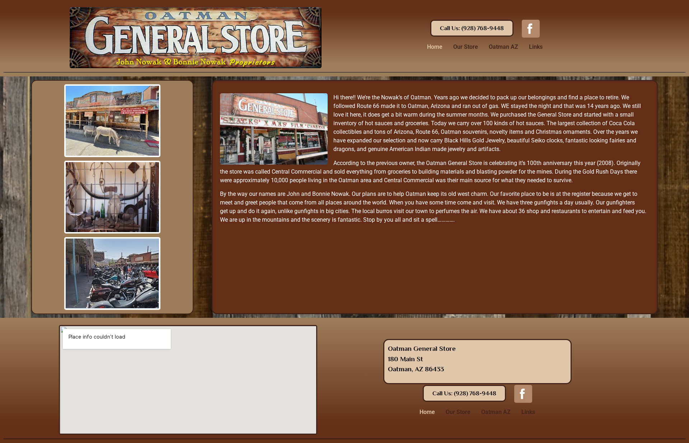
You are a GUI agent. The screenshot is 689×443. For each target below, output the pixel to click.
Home (434, 46)
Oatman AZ (503, 46)
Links (536, 46)
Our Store (465, 46)
